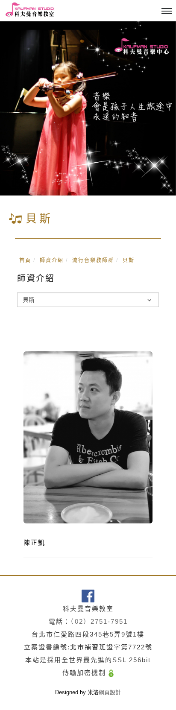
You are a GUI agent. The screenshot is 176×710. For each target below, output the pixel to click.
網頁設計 (110, 692)
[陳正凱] (88, 437)
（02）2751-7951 (99, 621)
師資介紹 (52, 260)
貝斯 (129, 260)
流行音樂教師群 (93, 260)
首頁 (25, 260)
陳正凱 (34, 542)
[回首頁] (30, 10)
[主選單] (166, 11)
